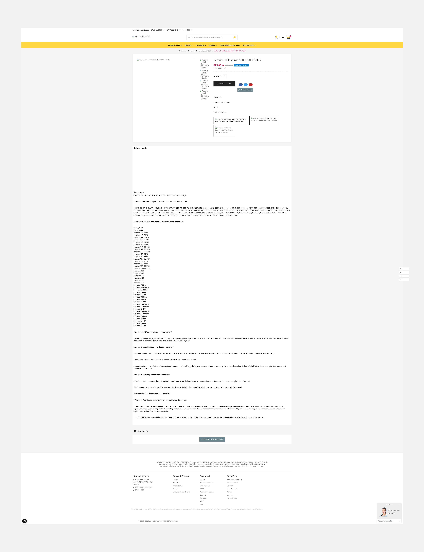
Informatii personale (234, 479)
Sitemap (203, 498)
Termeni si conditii (207, 483)
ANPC (202, 501)
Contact (203, 495)
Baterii (175, 489)
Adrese (229, 492)
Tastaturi (176, 483)
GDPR (202, 489)
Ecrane (175, 479)
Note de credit (232, 489)
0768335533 (223, 132)
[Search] (235, 37)
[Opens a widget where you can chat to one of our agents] (389, 513)
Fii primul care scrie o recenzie (213, 439)
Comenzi (230, 486)
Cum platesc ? (205, 486)
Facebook (241, 84)
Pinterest (251, 84)
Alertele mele (232, 498)
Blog (201, 504)
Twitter (246, 84)
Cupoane (230, 495)
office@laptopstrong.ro (143, 487)
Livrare (202, 479)
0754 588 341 (188, 30)
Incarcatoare (178, 486)
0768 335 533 (156, 30)
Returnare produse (207, 492)
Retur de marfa (232, 483)
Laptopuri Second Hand (181, 492)
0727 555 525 (172, 30)
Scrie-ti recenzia (246, 90)
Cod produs (138, 152)
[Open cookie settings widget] (24, 521)
